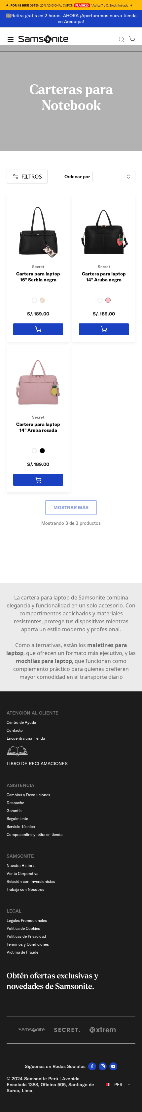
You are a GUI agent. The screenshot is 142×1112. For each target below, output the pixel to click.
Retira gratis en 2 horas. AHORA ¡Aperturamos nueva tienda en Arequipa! (74, 18)
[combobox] (118, 1084)
